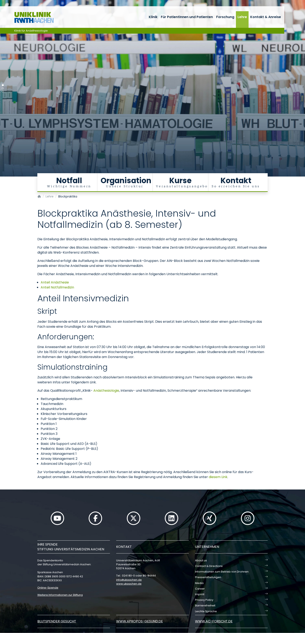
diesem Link (218, 477)
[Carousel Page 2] (3, 88)
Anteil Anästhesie (55, 282)
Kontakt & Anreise (265, 17)
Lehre (242, 17)
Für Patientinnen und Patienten (187, 17)
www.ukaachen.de (129, 583)
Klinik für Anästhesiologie (31, 31)
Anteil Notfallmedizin (57, 287)
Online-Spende (47, 587)
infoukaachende (129, 579)
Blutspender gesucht (56, 621)
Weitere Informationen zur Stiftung (60, 595)
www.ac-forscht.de (214, 621)
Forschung (225, 17)
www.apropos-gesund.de (139, 621)
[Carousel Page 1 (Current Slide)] (3, 85)
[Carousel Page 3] (3, 91)
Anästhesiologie (106, 390)
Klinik (153, 17)
